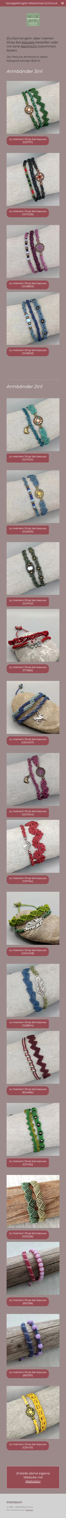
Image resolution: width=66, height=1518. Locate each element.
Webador (33, 1481)
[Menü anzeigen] (62, 3)
